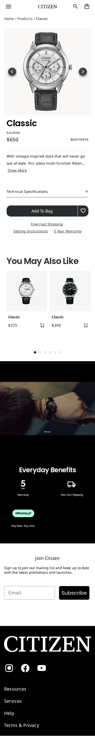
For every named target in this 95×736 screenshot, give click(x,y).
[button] (16, 6)
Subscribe (74, 592)
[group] (26, 305)
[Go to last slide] (12, 72)
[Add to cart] (42, 325)
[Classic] (26, 291)
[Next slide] (83, 72)
